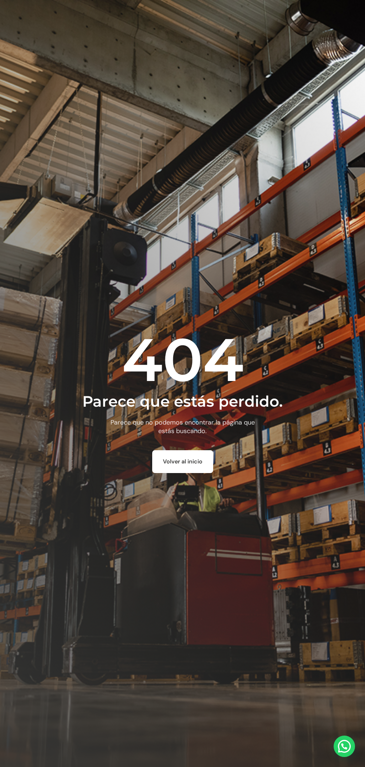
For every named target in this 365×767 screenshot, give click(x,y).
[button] (344, 746)
